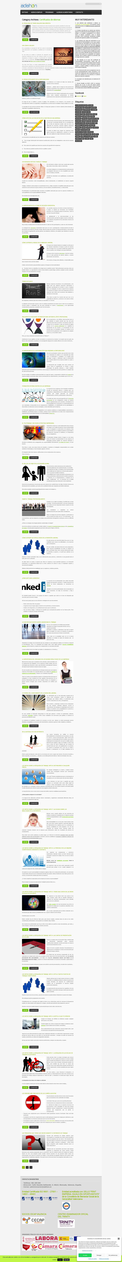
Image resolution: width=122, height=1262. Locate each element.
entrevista (84, 118)
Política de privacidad (104, 1258)
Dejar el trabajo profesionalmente (33, 499)
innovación (92, 125)
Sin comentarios (34, 112)
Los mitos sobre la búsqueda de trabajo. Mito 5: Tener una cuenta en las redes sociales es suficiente (47, 892)
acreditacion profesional (81, 105)
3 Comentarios (34, 417)
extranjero (78, 120)
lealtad (83, 127)
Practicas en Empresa (81, 132)
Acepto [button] (60, 1259)
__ (47, 1244)
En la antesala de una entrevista (33, 731)
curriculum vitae (86, 112)
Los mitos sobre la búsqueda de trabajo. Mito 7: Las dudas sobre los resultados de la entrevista (44, 810)
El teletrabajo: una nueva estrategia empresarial (38, 423)
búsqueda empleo (80, 107)
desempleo (88, 114)
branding (91, 105)
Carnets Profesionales (91, 107)
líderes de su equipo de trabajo (37, 61)
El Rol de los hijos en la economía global (35, 463)
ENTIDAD (25, 12)
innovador (30, 715)
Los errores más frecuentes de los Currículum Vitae (39, 1093)
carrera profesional (59, 326)
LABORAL (78, 127)
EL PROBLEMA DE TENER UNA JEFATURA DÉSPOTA (36, 23)
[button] (119, 1238)
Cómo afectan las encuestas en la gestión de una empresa (41, 118)
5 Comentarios (34, 968)
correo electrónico (50, 1120)
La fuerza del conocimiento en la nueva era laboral (39, 693)
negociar (43, 1025)
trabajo (69, 374)
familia (83, 120)
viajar (91, 138)
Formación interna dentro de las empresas (36, 386)
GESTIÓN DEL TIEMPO (91, 123)
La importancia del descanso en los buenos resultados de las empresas (45, 659)
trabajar (77, 136)
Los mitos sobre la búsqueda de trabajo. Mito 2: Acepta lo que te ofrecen (46, 1016)
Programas (49, 12)
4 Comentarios (34, 725)
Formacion (94, 120)
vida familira (78, 140)
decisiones (33, 227)
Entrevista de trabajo (93, 118)
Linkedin (49, 585)
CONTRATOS (87, 109)
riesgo (93, 134)
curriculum (78, 112)
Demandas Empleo (80, 114)
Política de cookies (92, 1258)
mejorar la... (52, 413)
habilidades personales (62, 860)
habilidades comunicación (82, 125)
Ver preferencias (113, 1255)
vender (87, 138)
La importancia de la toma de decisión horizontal (38, 205)
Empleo (92, 116)
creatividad (94, 109)
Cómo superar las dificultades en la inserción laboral (40, 537)
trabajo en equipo (80, 138)
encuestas (78, 118)
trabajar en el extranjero (86, 136)
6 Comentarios (34, 653)
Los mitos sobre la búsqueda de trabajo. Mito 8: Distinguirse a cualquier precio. (45, 766)
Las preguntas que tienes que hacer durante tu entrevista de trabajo (45, 1133)
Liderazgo (89, 127)
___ (47, 1237)
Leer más (25, 39)
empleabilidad (57, 90)
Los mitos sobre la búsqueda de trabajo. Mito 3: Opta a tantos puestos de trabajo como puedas (46, 975)
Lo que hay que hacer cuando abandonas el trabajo (39, 622)
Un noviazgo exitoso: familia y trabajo (34, 162)
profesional (90, 132)
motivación (95, 127)
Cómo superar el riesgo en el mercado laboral (37, 242)
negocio (77, 129)
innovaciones (60, 305)
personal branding (85, 129)
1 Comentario (33, 39)
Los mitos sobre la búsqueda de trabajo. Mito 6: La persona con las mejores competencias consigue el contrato (46, 848)
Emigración (78, 116)
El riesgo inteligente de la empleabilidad (35, 79)
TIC (97, 134)
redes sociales (52, 904)
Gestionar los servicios (87, 1250)
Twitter (84, 96)
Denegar (99, 1255)
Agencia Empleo (36, 12)
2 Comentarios (34, 73)
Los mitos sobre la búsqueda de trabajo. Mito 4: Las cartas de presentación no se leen (46, 936)
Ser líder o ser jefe (28, 45)
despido (95, 114)
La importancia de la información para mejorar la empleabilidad (43, 350)
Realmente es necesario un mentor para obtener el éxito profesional (45, 317)
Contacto (79, 12)
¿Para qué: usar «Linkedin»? (30, 578)
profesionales (79, 134)
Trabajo (95, 136)
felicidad (89, 120)
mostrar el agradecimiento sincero (56, 526)
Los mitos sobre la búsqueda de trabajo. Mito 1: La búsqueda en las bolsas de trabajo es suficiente (47, 1053)
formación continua (80, 123)
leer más (66, 1259)
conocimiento (79, 109)
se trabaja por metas (64, 442)
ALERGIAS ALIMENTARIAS (65, 12)
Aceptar (85, 1255)
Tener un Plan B (27, 281)
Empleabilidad (86, 116)
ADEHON (79, 96)
